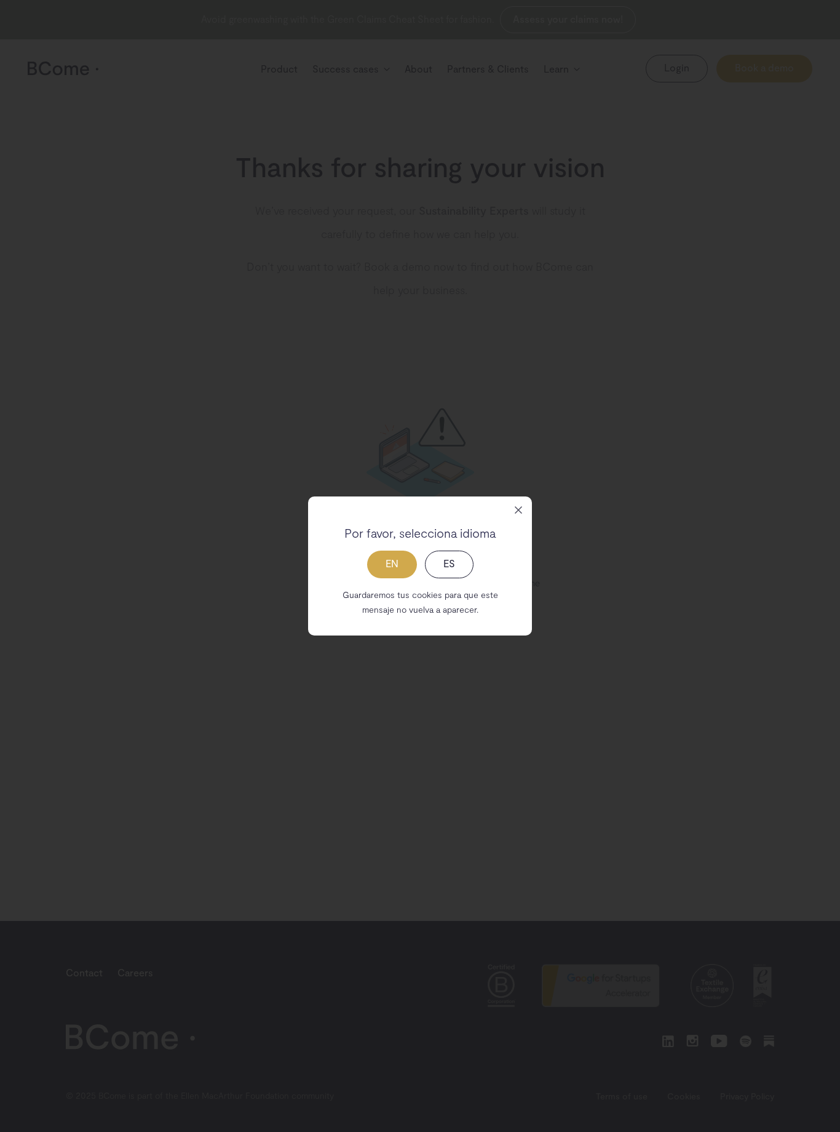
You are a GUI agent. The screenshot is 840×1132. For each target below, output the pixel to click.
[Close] (518, 510)
